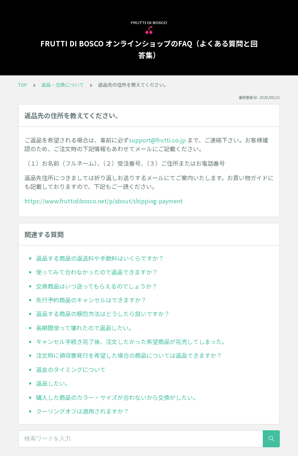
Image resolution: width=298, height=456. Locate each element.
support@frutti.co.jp (157, 140)
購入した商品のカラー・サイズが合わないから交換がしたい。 (117, 397)
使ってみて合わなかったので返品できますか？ (97, 272)
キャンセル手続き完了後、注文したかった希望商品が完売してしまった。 (131, 341)
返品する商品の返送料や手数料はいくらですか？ (100, 258)
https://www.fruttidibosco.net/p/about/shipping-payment (103, 200)
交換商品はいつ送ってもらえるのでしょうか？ (96, 286)
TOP (22, 84)
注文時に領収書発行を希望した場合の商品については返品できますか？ (129, 355)
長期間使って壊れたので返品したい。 (85, 327)
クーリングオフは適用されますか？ (82, 411)
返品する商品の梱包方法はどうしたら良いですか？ (103, 313)
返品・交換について (62, 84)
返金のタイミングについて (71, 369)
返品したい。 (53, 383)
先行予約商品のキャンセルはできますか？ (91, 299)
